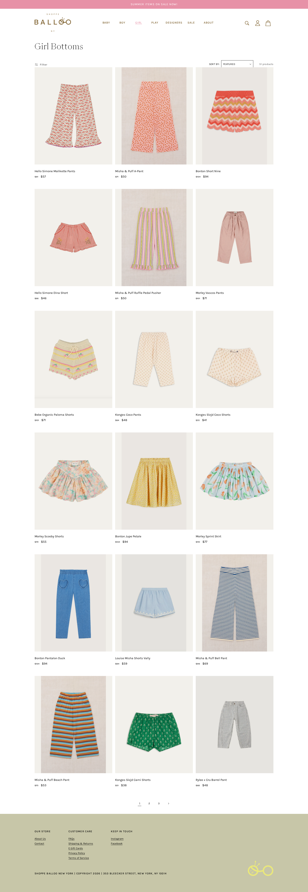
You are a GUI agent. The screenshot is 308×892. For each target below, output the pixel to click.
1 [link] (139, 803)
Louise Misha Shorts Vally (132, 658)
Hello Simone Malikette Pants (55, 171)
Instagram (117, 838)
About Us (40, 838)
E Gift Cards (75, 848)
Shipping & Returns (80, 843)
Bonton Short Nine (208, 171)
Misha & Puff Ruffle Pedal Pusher (138, 293)
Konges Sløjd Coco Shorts (213, 414)
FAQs (71, 838)
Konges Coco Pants (128, 414)
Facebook (116, 843)
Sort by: (214, 64)
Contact (39, 843)
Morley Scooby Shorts (49, 536)
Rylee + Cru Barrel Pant (211, 780)
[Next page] (168, 803)
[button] (106, 23)
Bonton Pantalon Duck (50, 658)
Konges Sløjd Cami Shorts (133, 780)
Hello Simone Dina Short (51, 293)
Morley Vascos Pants (210, 293)
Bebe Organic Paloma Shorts (54, 414)
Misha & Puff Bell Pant (211, 658)
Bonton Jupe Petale (128, 536)
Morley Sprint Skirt (208, 536)
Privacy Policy (76, 853)
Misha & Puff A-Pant (129, 171)
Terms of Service (78, 858)
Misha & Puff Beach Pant (52, 780)
